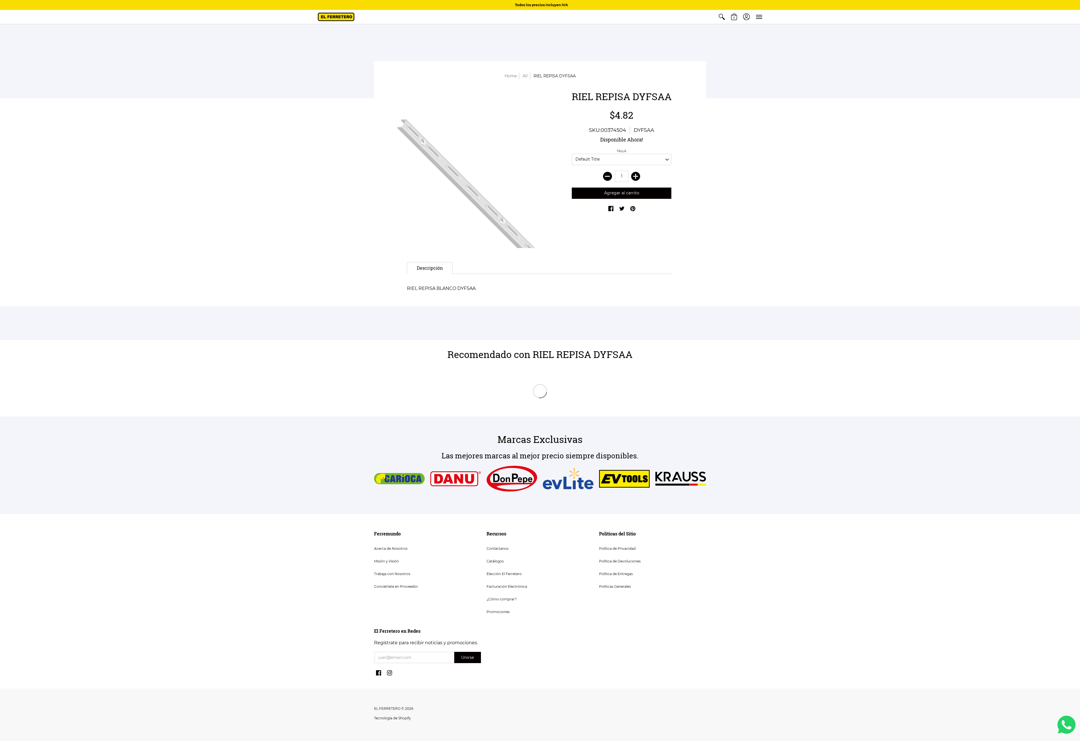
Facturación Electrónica (507, 586)
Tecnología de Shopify (392, 718)
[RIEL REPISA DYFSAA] (458, 169)
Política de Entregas (616, 574)
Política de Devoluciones (620, 561)
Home (511, 75)
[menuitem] (722, 17)
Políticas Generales (615, 586)
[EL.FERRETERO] (336, 17)
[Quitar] (607, 176)
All (525, 75)
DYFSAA (644, 130)
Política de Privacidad (617, 548)
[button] (722, 17)
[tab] (430, 268)
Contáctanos (497, 548)
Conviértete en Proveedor (396, 586)
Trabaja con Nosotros (392, 574)
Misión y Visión (386, 561)
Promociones (498, 612)
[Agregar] (635, 176)
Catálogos (495, 561)
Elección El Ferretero (504, 574)
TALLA (621, 151)
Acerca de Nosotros (391, 548)
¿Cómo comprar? (502, 599)
